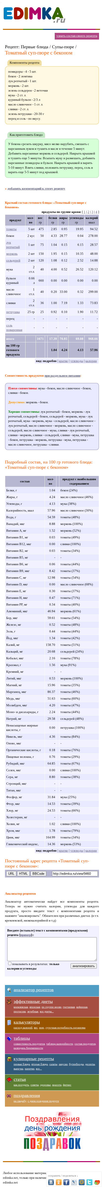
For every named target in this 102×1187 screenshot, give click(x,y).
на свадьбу (20, 1100)
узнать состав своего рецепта (76, 36)
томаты (11, 229)
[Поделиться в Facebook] (66, 1182)
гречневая (69, 1006)
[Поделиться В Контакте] (51, 1182)
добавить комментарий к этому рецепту (36, 188)
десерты (90, 1064)
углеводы (76, 361)
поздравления (27, 1095)
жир (41, 1027)
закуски (63, 1064)
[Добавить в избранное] (97, 1182)
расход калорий (23, 1027)
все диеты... (47, 1011)
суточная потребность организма (65, 1027)
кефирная (81, 1006)
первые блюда (22, 1064)
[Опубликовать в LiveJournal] (74, 1182)
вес (36, 1027)
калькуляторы (27, 1022)
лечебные (32, 1011)
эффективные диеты (33, 1001)
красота (56, 1084)
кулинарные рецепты (34, 1058)
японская (34, 1006)
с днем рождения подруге (43, 1100)
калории (91, 361)
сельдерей (13, 260)
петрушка (13, 312)
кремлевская (21, 1006)
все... (39, 1068)
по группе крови (51, 1006)
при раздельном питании (62, 375)
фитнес (67, 1084)
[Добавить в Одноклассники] (59, 1182)
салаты (53, 1064)
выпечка (18, 1068)
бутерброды (76, 1064)
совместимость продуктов (29, 1043)
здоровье (45, 1084)
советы (34, 1084)
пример (25, 935)
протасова (20, 1011)
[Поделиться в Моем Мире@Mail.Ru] (82, 1182)
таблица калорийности (59, 1043)
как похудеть (21, 1084)
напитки (29, 1068)
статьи (20, 1079)
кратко (63, 361)
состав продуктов (85, 1043)
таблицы (22, 1038)
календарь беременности (28, 1047)
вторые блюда (39, 1064)
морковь (12, 254)
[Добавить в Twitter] (89, 1182)
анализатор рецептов (34, 989)
